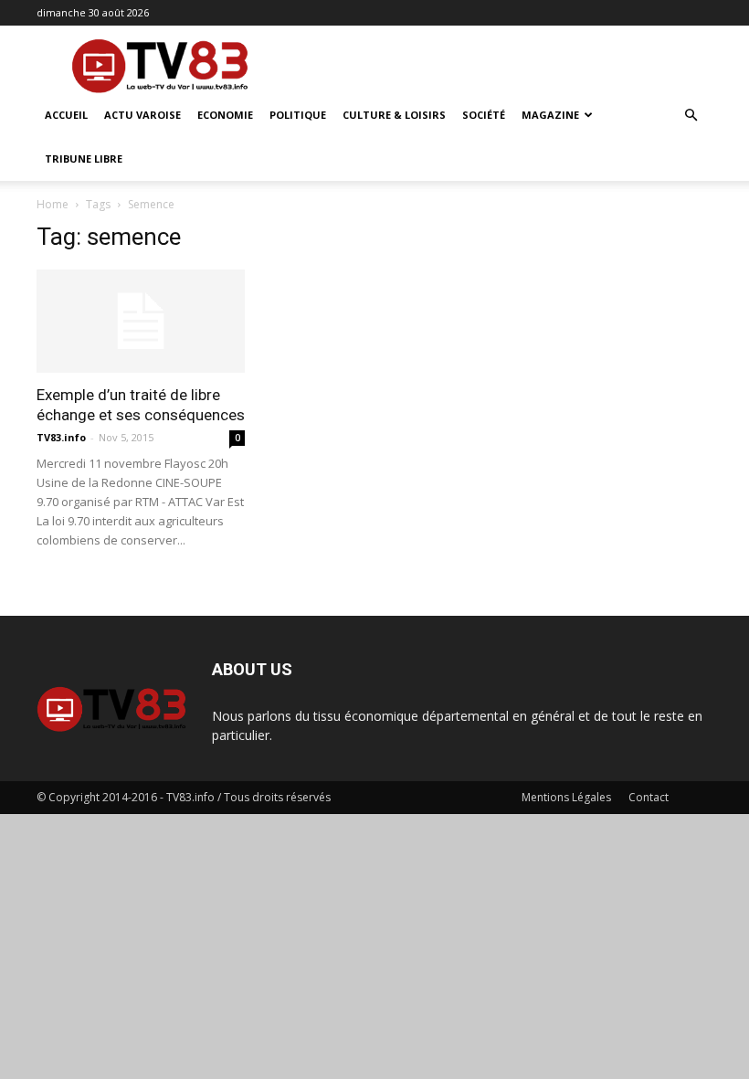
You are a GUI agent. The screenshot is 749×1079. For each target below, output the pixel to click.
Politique (297, 115)
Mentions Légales (566, 797)
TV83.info (61, 437)
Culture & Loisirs (394, 115)
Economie (225, 115)
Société (483, 115)
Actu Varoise (142, 115)
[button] (690, 115)
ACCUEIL (66, 115)
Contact (648, 797)
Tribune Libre (83, 158)
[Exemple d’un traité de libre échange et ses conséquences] (141, 321)
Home (53, 204)
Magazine (550, 115)
